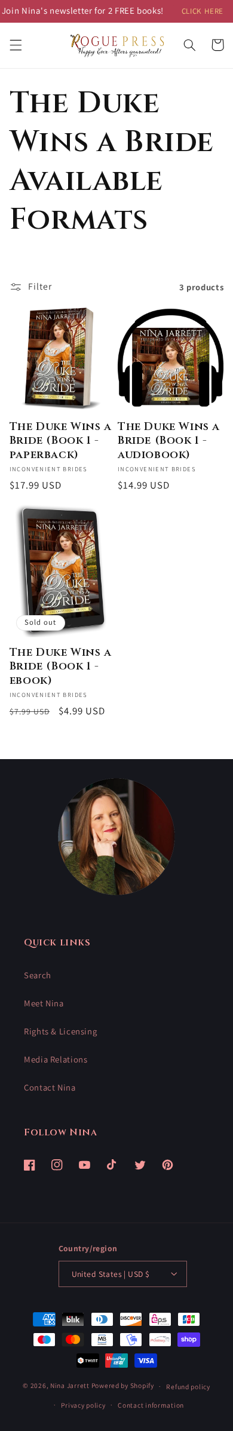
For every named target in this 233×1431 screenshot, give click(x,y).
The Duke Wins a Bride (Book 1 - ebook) (61, 666)
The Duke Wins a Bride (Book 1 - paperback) (61, 441)
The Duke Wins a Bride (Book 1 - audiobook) (169, 441)
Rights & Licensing (60, 1031)
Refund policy (188, 1386)
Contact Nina (50, 1087)
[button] (15, 45)
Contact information (151, 1405)
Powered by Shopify (122, 1385)
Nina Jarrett (70, 1385)
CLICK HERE (202, 11)
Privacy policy (83, 1405)
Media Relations (55, 1059)
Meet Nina (44, 1003)
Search (37, 975)
